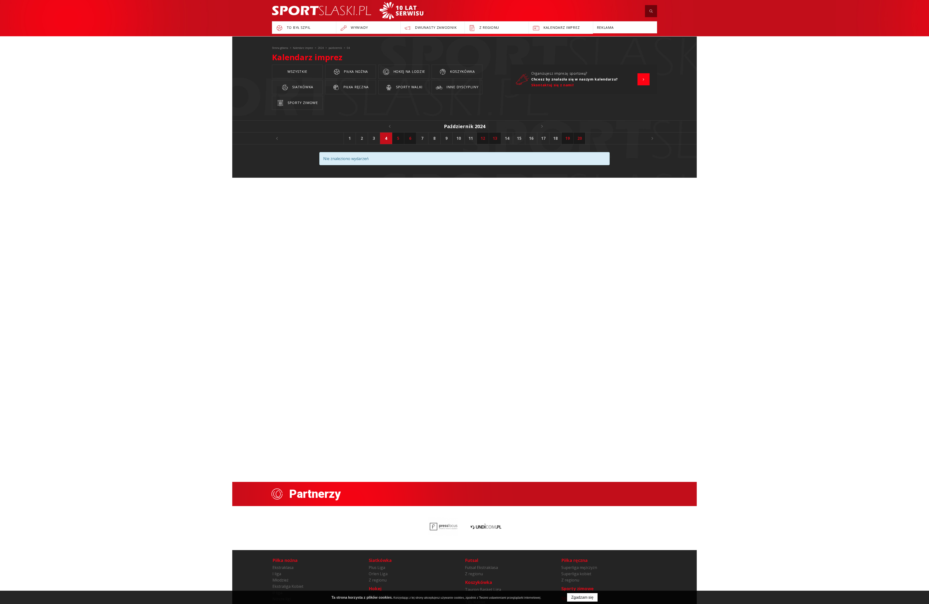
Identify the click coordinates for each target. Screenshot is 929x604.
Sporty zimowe (302, 102)
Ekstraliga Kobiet (287, 586)
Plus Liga (377, 567)
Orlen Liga (378, 573)
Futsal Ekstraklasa (481, 567)
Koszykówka (462, 71)
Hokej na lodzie (408, 71)
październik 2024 (464, 126)
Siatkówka (302, 87)
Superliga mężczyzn (579, 567)
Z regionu (378, 580)
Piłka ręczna (355, 87)
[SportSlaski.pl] (321, 10)
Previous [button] (277, 138)
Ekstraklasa (282, 567)
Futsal (471, 560)
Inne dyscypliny (461, 87)
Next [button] (652, 138)
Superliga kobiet (576, 573)
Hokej (375, 588)
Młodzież (280, 580)
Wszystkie (297, 71)
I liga (276, 573)
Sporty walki (408, 87)
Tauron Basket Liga (483, 589)
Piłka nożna (355, 71)
